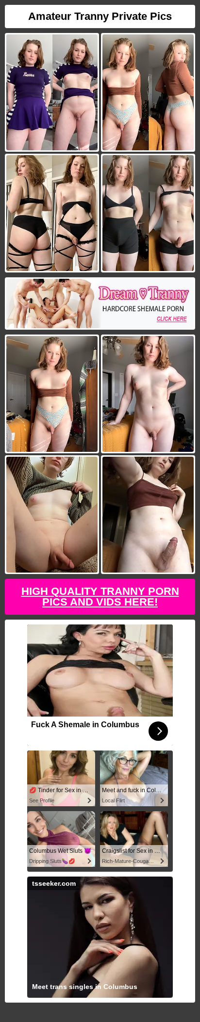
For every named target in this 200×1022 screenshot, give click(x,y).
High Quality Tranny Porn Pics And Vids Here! (100, 596)
